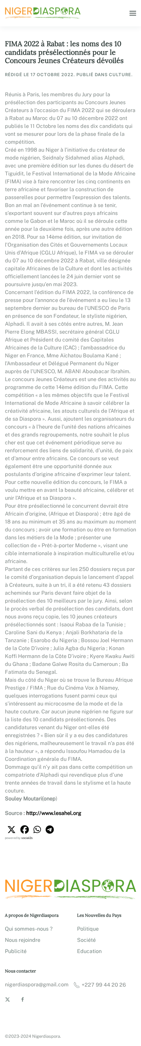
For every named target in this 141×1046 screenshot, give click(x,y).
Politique (88, 929)
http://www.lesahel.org (53, 813)
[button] (133, 13)
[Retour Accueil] (43, 13)
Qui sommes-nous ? (28, 929)
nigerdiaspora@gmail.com (37, 984)
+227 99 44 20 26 (104, 985)
